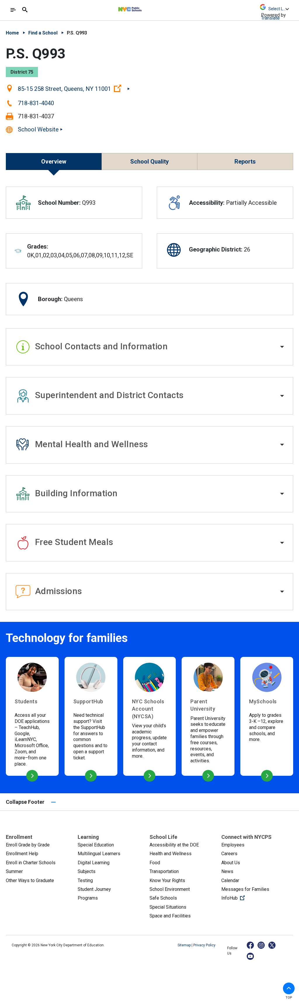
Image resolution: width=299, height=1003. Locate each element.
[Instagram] (261, 945)
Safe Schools (163, 898)
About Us (230, 862)
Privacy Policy (204, 945)
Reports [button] (245, 161)
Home (12, 33)
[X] (272, 945)
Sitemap (185, 945)
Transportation (164, 871)
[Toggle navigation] (13, 10)
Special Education (96, 845)
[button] (149, 347)
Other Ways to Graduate (30, 880)
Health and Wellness (171, 853)
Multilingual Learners (99, 853)
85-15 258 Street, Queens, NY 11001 (74, 88)
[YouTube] (251, 956)
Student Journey (94, 889)
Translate (270, 18)
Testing (85, 880)
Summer (14, 871)
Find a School (43, 33)
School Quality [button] (149, 161)
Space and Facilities (170, 916)
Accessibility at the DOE (174, 845)
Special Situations (168, 907)
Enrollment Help (22, 853)
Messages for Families (245, 889)
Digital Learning (93, 862)
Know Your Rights (167, 880)
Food (155, 862)
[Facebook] (251, 945)
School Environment (170, 889)
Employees (232, 845)
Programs (88, 898)
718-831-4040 (36, 103)
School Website (38, 129)
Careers (229, 853)
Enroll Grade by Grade (28, 845)
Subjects (86, 871)
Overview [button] (53, 161)
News (227, 871)
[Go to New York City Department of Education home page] (146, 7)
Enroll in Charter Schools (30, 862)
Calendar (230, 880)
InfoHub (252, 898)
